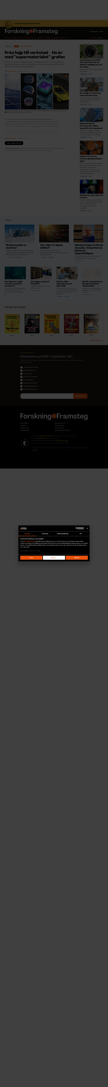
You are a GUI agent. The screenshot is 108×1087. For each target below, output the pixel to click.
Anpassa (53, 557)
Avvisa (31, 557)
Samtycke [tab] (27, 533)
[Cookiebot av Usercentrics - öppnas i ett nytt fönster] (77, 528)
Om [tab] (81, 533)
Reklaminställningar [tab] (62, 533)
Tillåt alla (76, 557)
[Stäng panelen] (87, 528)
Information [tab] (45, 533)
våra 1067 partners (29, 541)
